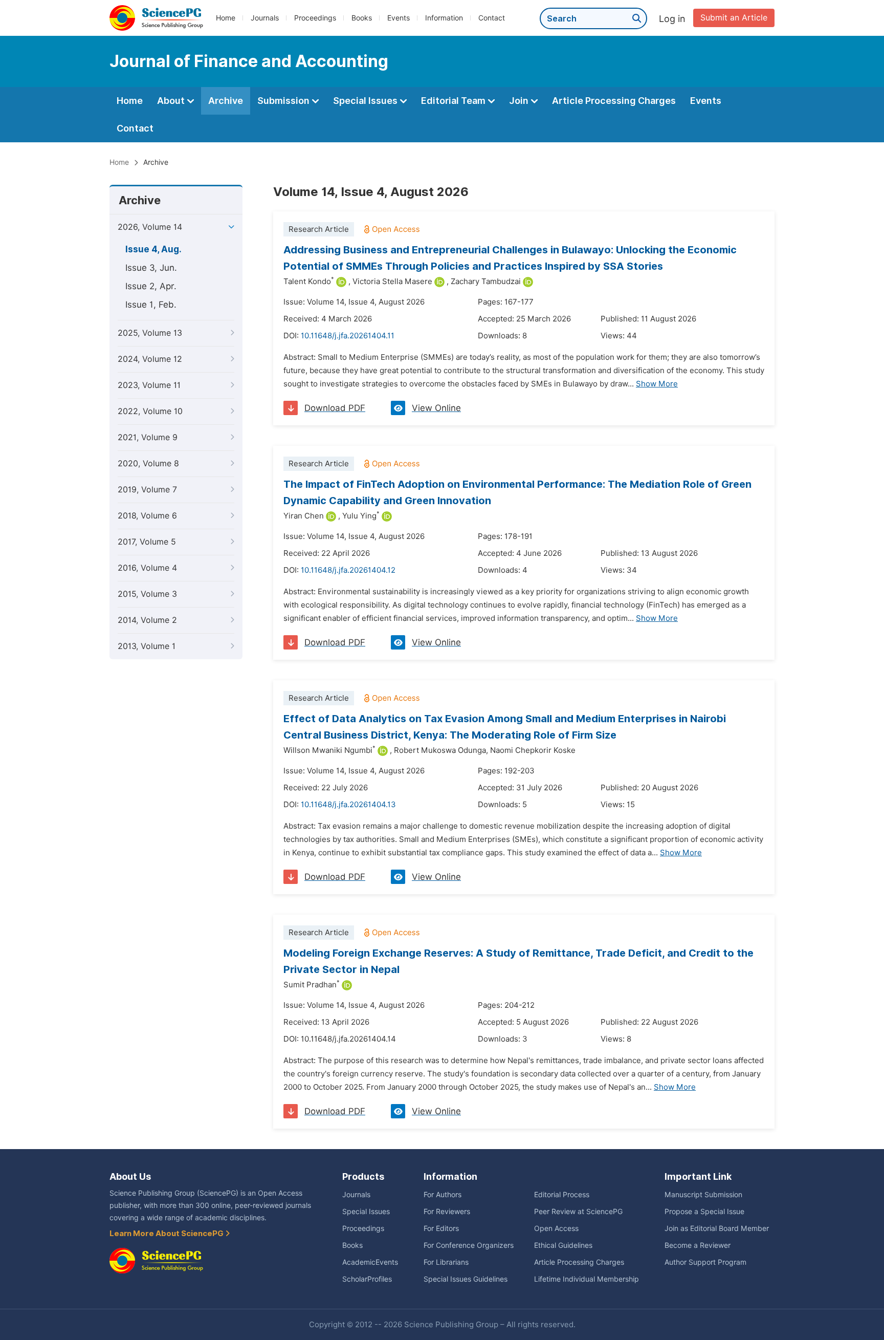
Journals (265, 18)
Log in (672, 18)
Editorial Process (561, 1195)
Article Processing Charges (614, 100)
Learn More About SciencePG (167, 1233)
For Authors (442, 1195)
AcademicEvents (370, 1262)
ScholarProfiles (367, 1279)
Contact (491, 18)
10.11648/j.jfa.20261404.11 (347, 335)
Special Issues (366, 100)
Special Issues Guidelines (465, 1279)
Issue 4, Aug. (153, 249)
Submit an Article (733, 18)
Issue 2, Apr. (150, 286)
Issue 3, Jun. (151, 268)
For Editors (441, 1228)
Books (361, 18)
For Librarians (446, 1262)
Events (398, 18)
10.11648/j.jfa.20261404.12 (348, 570)
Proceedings (315, 18)
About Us (130, 1176)
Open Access (556, 1228)
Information (444, 18)
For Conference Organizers (469, 1245)
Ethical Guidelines (563, 1245)
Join (520, 100)
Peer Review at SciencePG (578, 1211)
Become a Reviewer (698, 1245)
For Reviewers (447, 1211)
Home (225, 18)
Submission (284, 100)
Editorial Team (454, 100)
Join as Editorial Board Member (717, 1228)
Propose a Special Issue (704, 1211)
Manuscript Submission (703, 1195)
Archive (225, 100)
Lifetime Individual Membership (586, 1279)
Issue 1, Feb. (150, 304)
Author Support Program (705, 1262)
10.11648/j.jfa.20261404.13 (348, 804)
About (172, 100)
